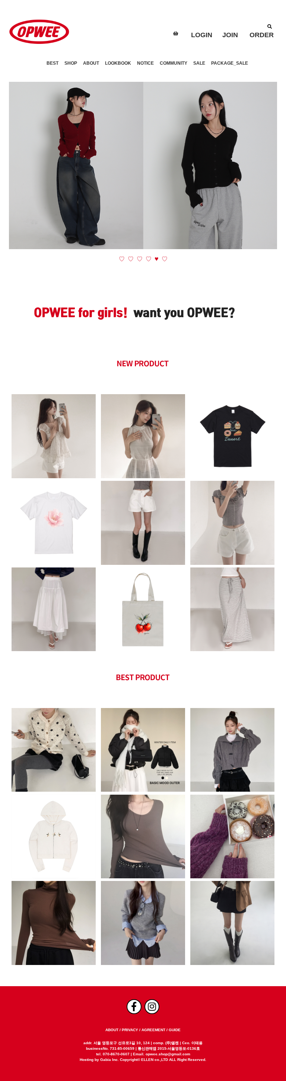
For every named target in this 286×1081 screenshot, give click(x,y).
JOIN (230, 35)
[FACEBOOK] (134, 1006)
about (111, 1030)
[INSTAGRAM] (151, 1006)
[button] (122, 259)
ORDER (262, 35)
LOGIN (201, 35)
